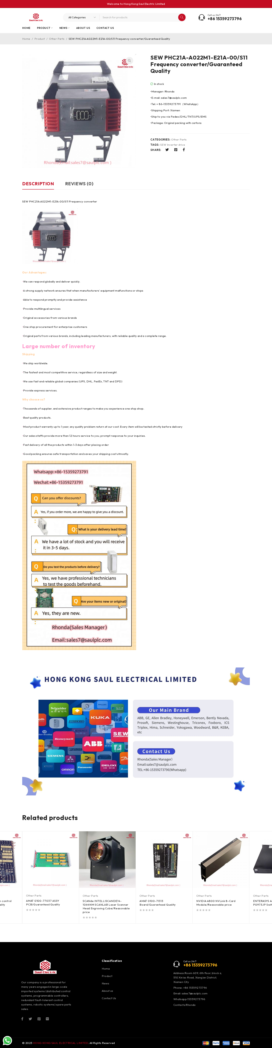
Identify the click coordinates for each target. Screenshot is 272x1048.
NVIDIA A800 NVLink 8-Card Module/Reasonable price (216, 902)
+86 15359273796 (225, 18)
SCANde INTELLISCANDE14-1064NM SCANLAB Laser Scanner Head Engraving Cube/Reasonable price (106, 906)
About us (107, 991)
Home (26, 38)
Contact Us (109, 998)
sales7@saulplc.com (195, 993)
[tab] (38, 185)
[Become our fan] (22, 1018)
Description (38, 183)
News (105, 983)
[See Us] (39, 1018)
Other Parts (56, 38)
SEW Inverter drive (172, 144)
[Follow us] (30, 1018)
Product (39, 38)
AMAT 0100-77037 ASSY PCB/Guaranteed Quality (43, 902)
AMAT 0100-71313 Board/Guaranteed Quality (158, 902)
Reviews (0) (79, 183)
